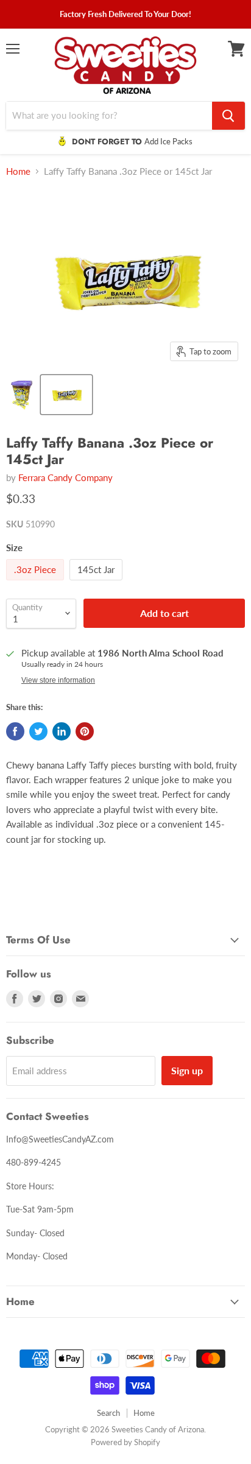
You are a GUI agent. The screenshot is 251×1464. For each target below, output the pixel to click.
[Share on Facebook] (15, 731)
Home (18, 171)
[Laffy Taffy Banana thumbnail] (22, 394)
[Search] (228, 116)
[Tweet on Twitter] (38, 731)
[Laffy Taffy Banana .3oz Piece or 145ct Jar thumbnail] (66, 394)
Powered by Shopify (125, 1442)
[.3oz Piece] (36, 582)
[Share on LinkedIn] (61, 731)
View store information (58, 680)
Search (108, 1413)
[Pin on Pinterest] (85, 731)
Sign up (187, 1070)
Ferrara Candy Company (65, 477)
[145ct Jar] (97, 582)
